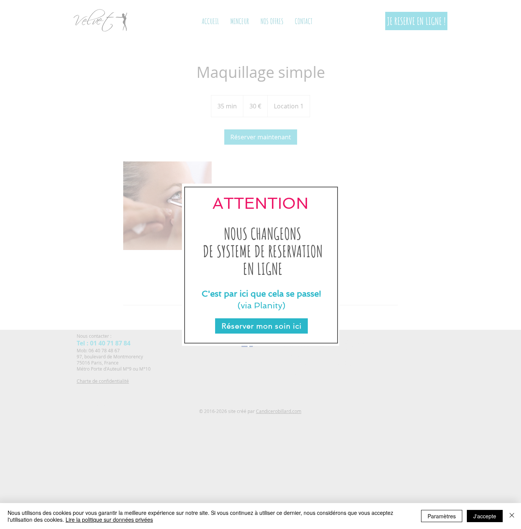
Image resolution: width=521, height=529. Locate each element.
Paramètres (442, 516)
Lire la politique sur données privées (109, 519)
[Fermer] (511, 516)
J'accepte (484, 516)
